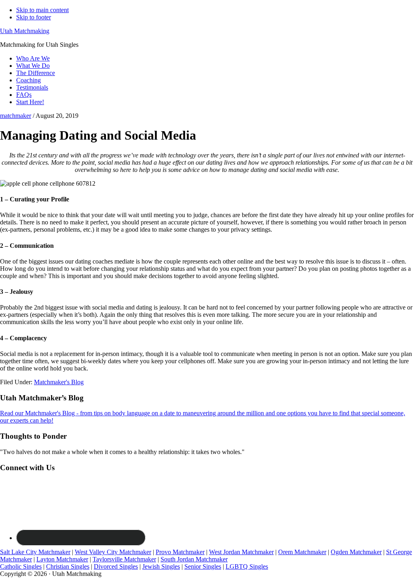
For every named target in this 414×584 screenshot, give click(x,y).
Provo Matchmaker (180, 551)
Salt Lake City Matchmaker (35, 551)
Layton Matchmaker (62, 559)
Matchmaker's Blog (59, 382)
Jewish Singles (161, 566)
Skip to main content (42, 9)
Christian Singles (67, 566)
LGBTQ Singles (247, 566)
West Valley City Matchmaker (113, 551)
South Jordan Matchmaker (194, 559)
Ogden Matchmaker (356, 551)
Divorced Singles (116, 566)
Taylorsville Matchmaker (124, 559)
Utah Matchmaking (24, 30)
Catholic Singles (21, 566)
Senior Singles (202, 566)
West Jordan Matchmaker (241, 551)
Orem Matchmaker (302, 551)
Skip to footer (33, 17)
